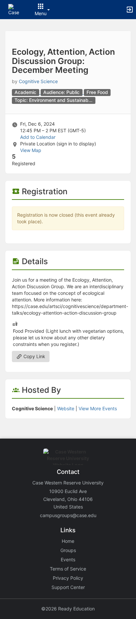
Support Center (68, 587)
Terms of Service (68, 569)
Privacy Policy (68, 578)
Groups (68, 550)
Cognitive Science (38, 81)
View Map (30, 150)
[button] (14, 9)
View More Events (98, 408)
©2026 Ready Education (68, 608)
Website (65, 408)
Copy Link (33, 356)
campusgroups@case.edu (68, 515)
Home (68, 541)
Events (68, 559)
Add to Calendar (37, 137)
